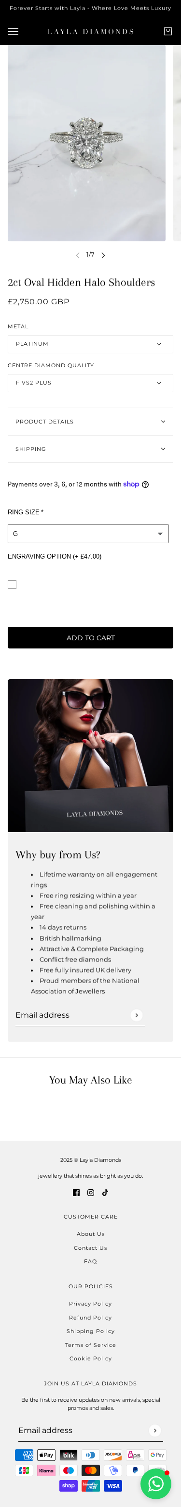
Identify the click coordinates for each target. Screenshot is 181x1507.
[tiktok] (105, 1192)
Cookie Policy (91, 1358)
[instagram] (91, 1192)
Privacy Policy (90, 1303)
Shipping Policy (91, 1331)
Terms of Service (90, 1345)
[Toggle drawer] (13, 31)
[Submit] (136, 1015)
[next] (103, 254)
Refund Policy (90, 1317)
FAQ (90, 1261)
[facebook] (76, 1192)
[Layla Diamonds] (91, 31)
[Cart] (168, 31)
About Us (91, 1234)
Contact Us (90, 1248)
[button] (155, 1484)
